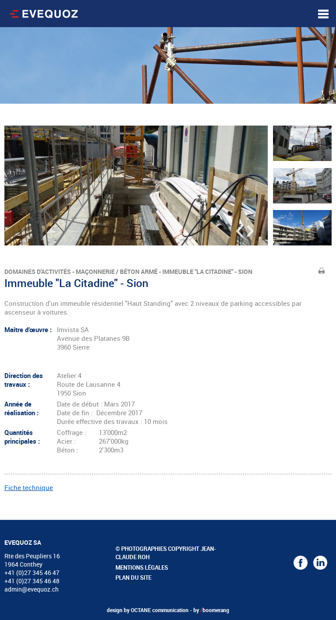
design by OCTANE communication (148, 609)
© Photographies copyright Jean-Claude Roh (166, 553)
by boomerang (211, 609)
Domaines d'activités (37, 271)
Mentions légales (142, 567)
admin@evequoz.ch (31, 589)
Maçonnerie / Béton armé (117, 271)
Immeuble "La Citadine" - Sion (207, 271)
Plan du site (133, 577)
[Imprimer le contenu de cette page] (321, 270)
